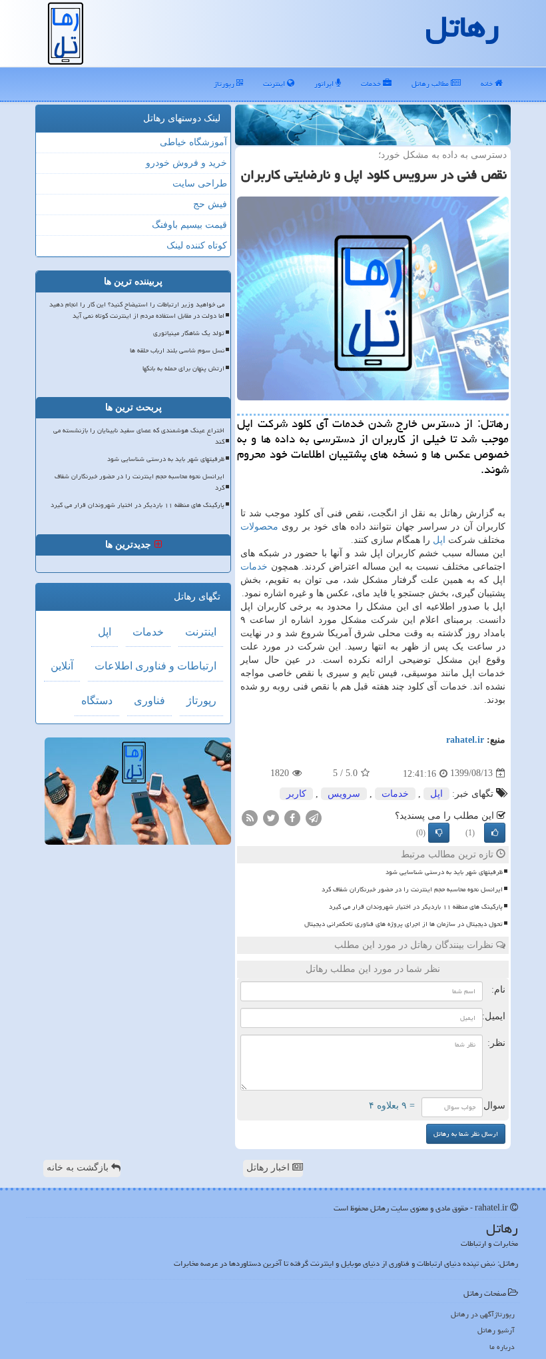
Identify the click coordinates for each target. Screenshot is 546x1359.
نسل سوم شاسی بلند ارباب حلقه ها (177, 350)
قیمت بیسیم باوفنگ (189, 225)
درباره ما (502, 1347)
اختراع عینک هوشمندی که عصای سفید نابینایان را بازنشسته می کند (138, 436)
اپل (439, 540)
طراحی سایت (199, 184)
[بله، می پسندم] (494, 833)
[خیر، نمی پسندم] (438, 833)
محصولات (259, 527)
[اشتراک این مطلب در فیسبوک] (292, 817)
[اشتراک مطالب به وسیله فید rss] (249, 817)
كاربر (296, 794)
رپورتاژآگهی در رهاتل (483, 1314)
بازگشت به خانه (79, 1167)
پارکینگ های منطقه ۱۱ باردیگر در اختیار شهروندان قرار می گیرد (416, 906)
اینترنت (275, 84)
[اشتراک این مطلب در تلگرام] (313, 817)
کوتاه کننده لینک (196, 245)
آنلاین (62, 666)
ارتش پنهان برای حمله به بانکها (183, 368)
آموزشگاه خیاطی (193, 142)
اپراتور (325, 84)
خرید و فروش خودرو (186, 163)
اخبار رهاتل (269, 1167)
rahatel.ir (465, 740)
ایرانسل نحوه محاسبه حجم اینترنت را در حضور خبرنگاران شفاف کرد (412, 889)
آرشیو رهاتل (496, 1330)
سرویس (344, 794)
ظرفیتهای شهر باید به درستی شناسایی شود (444, 872)
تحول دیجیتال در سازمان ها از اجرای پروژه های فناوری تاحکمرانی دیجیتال (403, 924)
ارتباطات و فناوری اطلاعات (155, 666)
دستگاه (97, 700)
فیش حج (210, 204)
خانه (488, 84)
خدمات (372, 84)
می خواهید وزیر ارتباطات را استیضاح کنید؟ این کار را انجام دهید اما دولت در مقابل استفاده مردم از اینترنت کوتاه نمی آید (136, 310)
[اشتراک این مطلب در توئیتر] (271, 817)
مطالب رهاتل (431, 84)
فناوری (149, 700)
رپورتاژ (225, 84)
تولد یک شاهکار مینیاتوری (188, 333)
